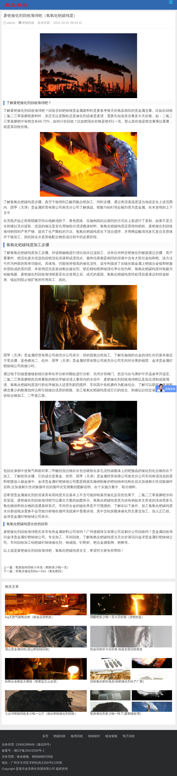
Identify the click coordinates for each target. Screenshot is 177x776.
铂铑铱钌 (94, 736)
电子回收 (129, 736)
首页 (45, 736)
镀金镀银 (111, 736)
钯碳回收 (60, 736)
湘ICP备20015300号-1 (29, 750)
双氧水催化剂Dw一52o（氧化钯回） (40, 571)
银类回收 (77, 736)
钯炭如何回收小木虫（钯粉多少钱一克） (43, 567)
